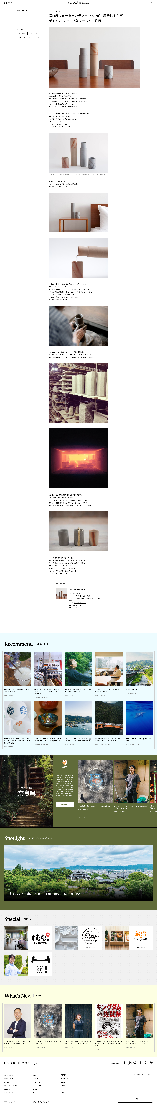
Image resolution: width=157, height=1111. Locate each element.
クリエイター (34, 34)
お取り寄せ (23, 34)
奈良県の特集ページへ (64, 804)
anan (34, 1075)
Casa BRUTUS (37, 1082)
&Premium (64, 1078)
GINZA (35, 1089)
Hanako (35, 1093)
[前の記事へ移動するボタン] (81, 818)
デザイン (22, 37)
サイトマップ (8, 1093)
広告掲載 (7, 1082)
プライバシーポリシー (11, 1086)
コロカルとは (8, 1075)
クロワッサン (37, 1086)
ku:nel (63, 1086)
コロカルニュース (54, 11)
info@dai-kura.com (80, 603)
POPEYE (63, 1075)
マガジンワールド (10, 1102)
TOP (18, 11)
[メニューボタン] (151, 3)
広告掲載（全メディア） (42, 1102)
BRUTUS (36, 1078)
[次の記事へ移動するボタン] (86, 818)
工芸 (37, 37)
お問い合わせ (8, 1079)
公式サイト (76, 607)
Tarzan (63, 1082)
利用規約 (7, 1089)
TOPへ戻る (135, 1099)
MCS (62, 1093)
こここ (63, 1089)
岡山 (30, 37)
